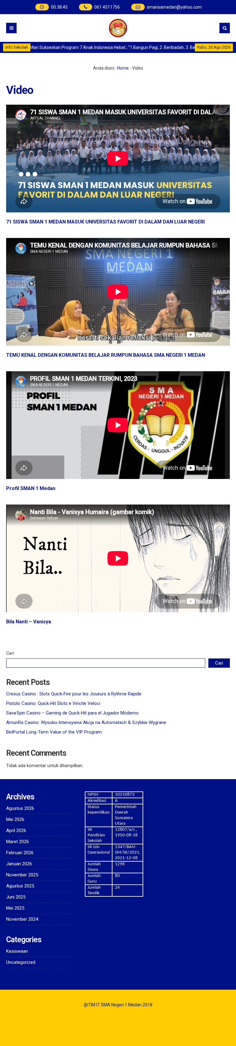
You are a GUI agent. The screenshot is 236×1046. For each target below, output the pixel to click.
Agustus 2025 (20, 886)
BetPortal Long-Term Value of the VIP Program (54, 732)
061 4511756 (107, 7)
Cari (10, 653)
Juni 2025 (16, 897)
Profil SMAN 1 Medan (30, 488)
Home (123, 68)
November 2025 (22, 875)
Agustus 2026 (20, 808)
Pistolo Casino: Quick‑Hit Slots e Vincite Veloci (53, 703)
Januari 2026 (19, 864)
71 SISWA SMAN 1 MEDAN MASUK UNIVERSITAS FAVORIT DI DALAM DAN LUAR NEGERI (105, 222)
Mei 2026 (15, 819)
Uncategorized (20, 962)
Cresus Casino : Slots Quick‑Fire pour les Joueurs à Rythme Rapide (73, 694)
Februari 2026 (19, 852)
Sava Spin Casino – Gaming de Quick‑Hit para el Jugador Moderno (72, 713)
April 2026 (16, 830)
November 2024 (22, 919)
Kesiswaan (17, 951)
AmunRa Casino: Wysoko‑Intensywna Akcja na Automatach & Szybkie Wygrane (86, 722)
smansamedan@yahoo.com (174, 7)
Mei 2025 (15, 908)
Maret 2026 (17, 841)
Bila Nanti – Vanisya (28, 622)
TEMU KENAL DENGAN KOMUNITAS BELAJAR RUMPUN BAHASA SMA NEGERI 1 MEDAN (105, 355)
